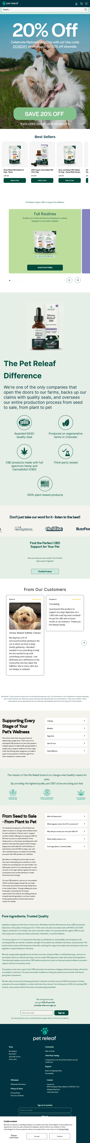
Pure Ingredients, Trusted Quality (59, 846)
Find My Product (45, 571)
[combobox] (45, 9)
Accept (36, 1136)
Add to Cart (15, 180)
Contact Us (50, 1084)
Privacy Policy (64, 1129)
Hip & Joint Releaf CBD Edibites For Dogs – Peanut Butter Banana (69, 171)
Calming (50, 721)
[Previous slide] (69, 280)
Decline (60, 1136)
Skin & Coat (51, 743)
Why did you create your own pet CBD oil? (62, 831)
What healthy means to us (56, 839)
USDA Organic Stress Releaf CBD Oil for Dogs (42, 171)
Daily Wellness (52, 751)
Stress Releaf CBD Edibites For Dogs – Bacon (14, 171)
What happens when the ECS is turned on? (62, 824)
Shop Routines (45, 267)
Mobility (50, 728)
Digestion (50, 736)
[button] (9, 280)
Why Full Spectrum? (54, 816)
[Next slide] (77, 280)
